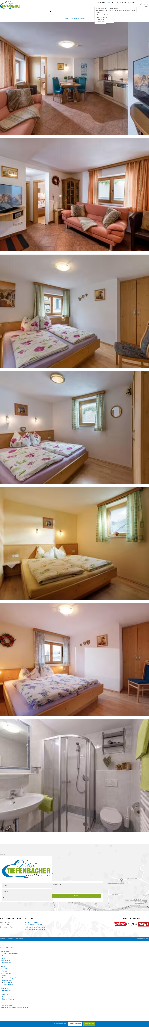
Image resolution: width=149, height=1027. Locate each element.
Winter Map (100, 19)
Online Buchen (5, 994)
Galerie (67, 18)
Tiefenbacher (5, 951)
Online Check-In (101, 8)
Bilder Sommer (8, 984)
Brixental (4, 969)
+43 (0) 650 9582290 (35, 925)
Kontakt (3, 1003)
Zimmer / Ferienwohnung (10, 953)
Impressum (10, 939)
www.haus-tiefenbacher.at (37, 929)
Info (3, 958)
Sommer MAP (100, 21)
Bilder (3, 966)
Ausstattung (6, 960)
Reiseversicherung (101, 10)
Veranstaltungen (7, 973)
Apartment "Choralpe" (77, 18)
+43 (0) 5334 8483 (33, 922)
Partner (2, 939)
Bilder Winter (7, 982)
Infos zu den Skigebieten (103, 15)
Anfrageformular (113, 8)
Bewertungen (6, 963)
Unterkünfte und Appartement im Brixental (121, 10)
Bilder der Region (101, 17)
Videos (98, 12)
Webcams (5, 971)
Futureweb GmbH (143, 939)
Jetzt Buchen (89, 1024)
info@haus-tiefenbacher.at (36, 927)
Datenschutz (19, 939)
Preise (4, 956)
